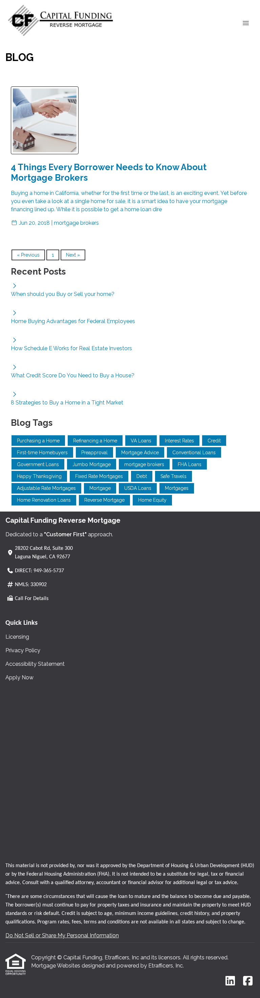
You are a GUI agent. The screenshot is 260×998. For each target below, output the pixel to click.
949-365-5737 (49, 571)
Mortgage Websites (56, 965)
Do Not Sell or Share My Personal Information (62, 935)
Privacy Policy (22, 650)
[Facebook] (248, 981)
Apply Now (19, 677)
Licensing (17, 637)
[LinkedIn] (230, 981)
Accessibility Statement (35, 664)
